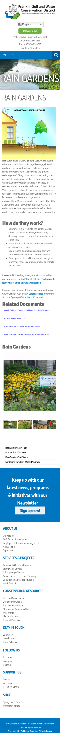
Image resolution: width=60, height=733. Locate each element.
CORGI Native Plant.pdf (14, 318)
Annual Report (9, 546)
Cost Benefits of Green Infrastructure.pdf (22, 326)
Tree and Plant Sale (11, 620)
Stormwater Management (27, 543)
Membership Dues (11, 705)
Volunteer (7, 683)
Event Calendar (10, 642)
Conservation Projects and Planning (19, 576)
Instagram (7, 661)
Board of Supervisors (17, 539)
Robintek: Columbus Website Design (36, 731)
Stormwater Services (12, 568)
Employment (9, 543)
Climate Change (10, 616)
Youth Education (10, 583)
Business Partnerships (13, 605)
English (26, 24)
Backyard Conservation (13, 598)
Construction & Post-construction (18, 579)
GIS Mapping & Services (13, 572)
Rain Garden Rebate (33, 293)
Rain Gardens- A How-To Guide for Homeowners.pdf (27, 335)
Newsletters (8, 638)
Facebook (7, 657)
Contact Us (8, 634)
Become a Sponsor (11, 686)
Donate (6, 679)
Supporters (8, 550)
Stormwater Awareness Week (17, 609)
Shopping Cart (31, 31)
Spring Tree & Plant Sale (14, 702)
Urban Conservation (12, 601)
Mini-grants (8, 612)
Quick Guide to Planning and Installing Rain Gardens (27, 310)
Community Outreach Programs (17, 565)
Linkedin (7, 664)
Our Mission (8, 535)
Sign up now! (30, 510)
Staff (5, 539)
